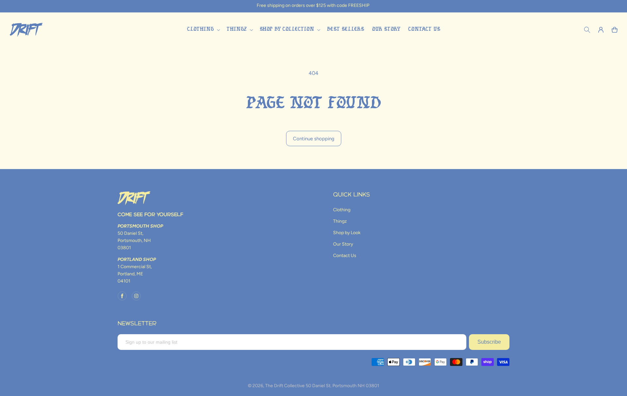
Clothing (341, 210)
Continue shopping (313, 139)
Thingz (340, 221)
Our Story (343, 244)
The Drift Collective (285, 385)
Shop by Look (347, 232)
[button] (203, 29)
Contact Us (344, 255)
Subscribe (489, 342)
